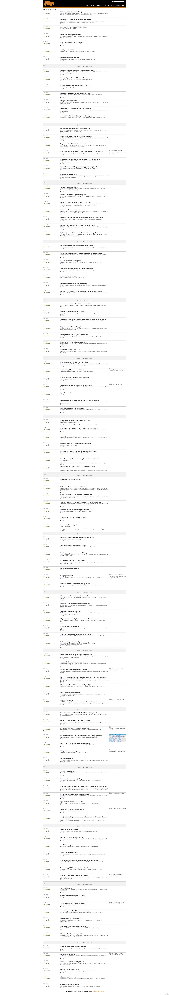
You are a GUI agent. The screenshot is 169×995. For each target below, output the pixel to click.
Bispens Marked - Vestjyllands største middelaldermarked (79, 619)
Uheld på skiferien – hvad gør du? (71, 934)
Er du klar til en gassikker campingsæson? (74, 342)
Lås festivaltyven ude (67, 700)
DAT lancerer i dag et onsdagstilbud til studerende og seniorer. (73, 44)
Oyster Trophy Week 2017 (68, 174)
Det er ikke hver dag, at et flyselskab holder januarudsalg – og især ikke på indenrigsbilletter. (79, 168)
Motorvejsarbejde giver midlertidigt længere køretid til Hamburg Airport (84, 677)
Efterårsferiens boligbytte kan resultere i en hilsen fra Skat (79, 428)
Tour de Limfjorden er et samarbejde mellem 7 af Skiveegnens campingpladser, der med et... (79, 831)
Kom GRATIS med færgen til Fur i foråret (73, 27)
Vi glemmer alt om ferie (68, 977)
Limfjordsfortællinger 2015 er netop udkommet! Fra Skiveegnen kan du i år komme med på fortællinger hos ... (82, 820)
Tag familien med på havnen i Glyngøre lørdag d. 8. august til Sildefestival (75, 519)
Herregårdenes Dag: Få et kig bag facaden (74, 334)
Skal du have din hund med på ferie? (72, 311)
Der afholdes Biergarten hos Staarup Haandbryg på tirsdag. (72, 539)
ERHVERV (99, 5)
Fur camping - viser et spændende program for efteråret (78, 451)
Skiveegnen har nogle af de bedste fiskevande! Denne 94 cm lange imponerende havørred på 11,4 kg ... (81, 729)
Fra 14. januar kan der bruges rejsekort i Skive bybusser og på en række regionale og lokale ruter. (80, 986)
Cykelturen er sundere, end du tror (71, 802)
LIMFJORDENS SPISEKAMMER (69, 626)
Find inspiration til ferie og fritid (70, 261)
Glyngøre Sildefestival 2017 (69, 187)
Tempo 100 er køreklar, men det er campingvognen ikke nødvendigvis (83, 319)
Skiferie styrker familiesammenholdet (72, 487)
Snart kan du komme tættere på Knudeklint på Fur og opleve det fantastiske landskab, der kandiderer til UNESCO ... (84, 839)
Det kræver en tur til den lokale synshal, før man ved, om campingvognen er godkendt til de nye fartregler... (82, 320)
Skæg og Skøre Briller (67, 576)
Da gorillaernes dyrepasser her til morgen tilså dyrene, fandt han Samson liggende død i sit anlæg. (80, 546)
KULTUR (92, 5)
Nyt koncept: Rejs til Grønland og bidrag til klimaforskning (79, 860)
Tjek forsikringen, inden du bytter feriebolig (74, 642)
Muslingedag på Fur (66, 758)
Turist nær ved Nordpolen (68, 852)
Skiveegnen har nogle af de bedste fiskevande (75, 728)
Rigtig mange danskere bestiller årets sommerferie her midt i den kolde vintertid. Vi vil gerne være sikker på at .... (83, 978)
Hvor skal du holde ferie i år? (69, 830)
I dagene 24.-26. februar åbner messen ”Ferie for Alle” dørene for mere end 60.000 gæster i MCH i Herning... (82, 262)
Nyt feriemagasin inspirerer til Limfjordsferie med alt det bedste (81, 151)
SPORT (112, 5)
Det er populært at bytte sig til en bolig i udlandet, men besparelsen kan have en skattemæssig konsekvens (82, 430)
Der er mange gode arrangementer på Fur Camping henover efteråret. (74, 452)
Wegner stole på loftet (67, 771)
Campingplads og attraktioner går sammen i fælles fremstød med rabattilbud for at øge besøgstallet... (81, 219)
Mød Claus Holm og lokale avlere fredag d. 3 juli (75, 685)
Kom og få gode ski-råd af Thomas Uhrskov (74, 78)
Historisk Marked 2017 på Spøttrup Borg (73, 195)
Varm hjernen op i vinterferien (70, 918)
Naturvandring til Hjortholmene (70, 479)
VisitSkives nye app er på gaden (70, 611)
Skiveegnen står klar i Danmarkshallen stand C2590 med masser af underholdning (76, 371)
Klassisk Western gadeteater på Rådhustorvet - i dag (77, 466)
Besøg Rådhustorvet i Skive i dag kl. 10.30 (68, 445)
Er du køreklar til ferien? (68, 276)
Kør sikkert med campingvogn (70, 568)
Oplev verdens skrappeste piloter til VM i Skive (75, 634)
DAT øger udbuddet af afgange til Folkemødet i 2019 (77, 70)
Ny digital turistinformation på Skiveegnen (74, 670)
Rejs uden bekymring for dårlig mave (72, 408)
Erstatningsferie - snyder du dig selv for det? (74, 510)
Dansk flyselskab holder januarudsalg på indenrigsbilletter (79, 167)
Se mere (62, 16)
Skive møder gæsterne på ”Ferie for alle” (73, 896)
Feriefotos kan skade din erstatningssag (73, 284)
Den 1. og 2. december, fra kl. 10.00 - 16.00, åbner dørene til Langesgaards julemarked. (77, 59)
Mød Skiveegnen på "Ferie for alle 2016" (68, 379)
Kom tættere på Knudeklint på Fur (71, 837)
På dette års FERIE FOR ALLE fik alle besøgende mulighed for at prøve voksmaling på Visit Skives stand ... (81, 869)
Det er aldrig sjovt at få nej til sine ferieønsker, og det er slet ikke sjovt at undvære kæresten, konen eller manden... (83, 293)
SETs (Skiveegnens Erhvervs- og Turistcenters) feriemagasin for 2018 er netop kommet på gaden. (80, 153)
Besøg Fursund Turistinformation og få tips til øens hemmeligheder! (74, 752)
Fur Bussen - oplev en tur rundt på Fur (72, 560)
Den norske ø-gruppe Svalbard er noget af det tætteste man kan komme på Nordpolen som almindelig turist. (82, 854)
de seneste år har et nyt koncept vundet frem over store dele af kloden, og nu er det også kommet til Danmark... (83, 861)
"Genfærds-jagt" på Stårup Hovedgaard (73, 903)
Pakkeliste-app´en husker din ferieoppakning (75, 603)
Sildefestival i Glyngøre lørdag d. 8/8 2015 (73, 517)
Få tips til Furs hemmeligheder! (70, 751)
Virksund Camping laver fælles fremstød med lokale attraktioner (81, 217)
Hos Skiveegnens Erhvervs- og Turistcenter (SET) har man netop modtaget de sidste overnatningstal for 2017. (83, 117)
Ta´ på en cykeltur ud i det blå (70, 210)
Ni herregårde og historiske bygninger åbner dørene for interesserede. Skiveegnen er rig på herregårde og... (82, 336)
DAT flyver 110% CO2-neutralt (70, 50)
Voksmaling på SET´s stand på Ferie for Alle (74, 868)
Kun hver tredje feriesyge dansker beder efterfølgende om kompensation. (75, 511)
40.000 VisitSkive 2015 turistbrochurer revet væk (76, 494)
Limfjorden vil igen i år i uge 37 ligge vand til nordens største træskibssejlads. (76, 87)
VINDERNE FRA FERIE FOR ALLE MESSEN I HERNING (71, 811)
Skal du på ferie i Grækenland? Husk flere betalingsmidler (79, 713)
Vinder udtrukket (66, 888)
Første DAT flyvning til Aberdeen (71, 35)
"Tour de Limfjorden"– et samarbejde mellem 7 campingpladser (81, 736)
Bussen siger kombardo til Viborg (71, 12)
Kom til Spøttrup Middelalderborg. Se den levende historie (79, 459)
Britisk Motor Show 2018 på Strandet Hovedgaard (76, 108)
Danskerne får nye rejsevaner (70, 350)
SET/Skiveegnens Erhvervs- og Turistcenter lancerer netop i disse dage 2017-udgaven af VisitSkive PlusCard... (82, 247)
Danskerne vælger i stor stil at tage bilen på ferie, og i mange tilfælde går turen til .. (77, 745)
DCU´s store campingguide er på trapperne (74, 926)
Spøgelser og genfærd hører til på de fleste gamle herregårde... (73, 905)
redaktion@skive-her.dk (98, 991)
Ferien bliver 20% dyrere (68, 954)
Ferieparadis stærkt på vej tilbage (71, 779)
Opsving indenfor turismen (69, 436)
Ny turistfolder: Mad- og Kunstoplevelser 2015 (75, 794)
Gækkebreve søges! (66, 845)
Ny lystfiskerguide (66, 393)
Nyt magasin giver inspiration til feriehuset (74, 362)
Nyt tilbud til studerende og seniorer (72, 42)
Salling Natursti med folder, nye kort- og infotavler (76, 268)
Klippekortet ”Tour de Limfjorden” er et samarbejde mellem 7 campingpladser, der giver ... (78, 737)
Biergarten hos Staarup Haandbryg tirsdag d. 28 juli (77, 537)
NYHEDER (87, 5)
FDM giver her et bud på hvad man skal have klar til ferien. (72, 277)
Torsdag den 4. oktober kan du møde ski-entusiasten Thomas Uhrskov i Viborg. (76, 79)
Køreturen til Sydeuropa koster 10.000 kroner (75, 743)
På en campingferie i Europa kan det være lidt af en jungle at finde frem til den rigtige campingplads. (80, 927)
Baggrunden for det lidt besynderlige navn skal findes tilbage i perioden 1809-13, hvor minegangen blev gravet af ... (83, 912)
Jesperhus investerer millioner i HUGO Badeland (76, 136)
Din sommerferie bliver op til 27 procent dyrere (75, 596)
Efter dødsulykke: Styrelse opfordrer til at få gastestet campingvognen (83, 786)
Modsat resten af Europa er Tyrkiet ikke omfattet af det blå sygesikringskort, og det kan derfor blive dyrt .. (82, 585)
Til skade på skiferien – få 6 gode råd (72, 962)
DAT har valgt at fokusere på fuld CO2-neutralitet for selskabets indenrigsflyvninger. (77, 51)
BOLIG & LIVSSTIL (105, 5)
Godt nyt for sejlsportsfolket (69, 969)
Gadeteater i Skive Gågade (69, 525)
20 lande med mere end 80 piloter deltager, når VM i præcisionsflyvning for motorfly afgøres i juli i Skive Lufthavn (83, 635)
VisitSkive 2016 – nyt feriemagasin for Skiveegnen (76, 385)
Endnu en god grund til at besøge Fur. (68, 28)
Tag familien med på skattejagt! (70, 327)
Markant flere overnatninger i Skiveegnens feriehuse (77, 225)
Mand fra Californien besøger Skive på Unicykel (75, 202)
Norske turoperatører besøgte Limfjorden (74, 875)
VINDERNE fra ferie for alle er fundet (72, 809)
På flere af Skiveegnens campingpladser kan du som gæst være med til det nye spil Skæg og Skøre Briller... (82, 577)
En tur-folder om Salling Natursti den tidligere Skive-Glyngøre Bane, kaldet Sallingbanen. (78, 270)
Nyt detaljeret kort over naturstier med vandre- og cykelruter (80, 233)
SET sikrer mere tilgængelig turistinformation (75, 128)
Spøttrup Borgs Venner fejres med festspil (74, 553)
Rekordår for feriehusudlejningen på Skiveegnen (76, 116)
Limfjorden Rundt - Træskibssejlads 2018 (73, 85)
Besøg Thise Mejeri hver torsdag (70, 692)
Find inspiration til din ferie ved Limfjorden (74, 377)
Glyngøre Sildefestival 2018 (69, 101)
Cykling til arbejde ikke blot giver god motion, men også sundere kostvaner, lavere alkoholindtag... (80, 803)
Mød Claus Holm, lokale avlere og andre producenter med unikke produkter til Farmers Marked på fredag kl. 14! (82, 686)
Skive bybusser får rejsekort (69, 985)
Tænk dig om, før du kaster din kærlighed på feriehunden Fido (80, 502)
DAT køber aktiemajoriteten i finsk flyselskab (75, 93)
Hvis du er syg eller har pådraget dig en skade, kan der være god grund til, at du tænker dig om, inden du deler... (83, 285)
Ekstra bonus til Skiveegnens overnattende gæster (76, 245)
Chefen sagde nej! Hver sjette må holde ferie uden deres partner (81, 291)
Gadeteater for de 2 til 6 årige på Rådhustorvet (75, 443)
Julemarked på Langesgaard (69, 57)
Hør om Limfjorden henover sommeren (73, 662)
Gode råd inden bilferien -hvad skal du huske (75, 720)
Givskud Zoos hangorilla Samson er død (73, 545)
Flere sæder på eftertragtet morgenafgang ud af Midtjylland (80, 159)
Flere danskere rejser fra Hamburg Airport (74, 946)
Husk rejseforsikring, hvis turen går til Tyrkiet (75, 583)
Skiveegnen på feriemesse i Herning (72, 370)
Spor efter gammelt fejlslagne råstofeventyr (74, 911)
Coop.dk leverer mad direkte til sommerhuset (75, 304)
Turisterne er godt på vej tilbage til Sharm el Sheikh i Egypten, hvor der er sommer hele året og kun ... (80, 780)
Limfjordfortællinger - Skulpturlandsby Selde (75, 421)
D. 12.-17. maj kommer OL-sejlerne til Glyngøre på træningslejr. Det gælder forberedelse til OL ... (79, 971)
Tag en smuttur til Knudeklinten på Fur (73, 144)
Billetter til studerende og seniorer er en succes (75, 19)
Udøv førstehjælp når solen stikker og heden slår (76, 654)
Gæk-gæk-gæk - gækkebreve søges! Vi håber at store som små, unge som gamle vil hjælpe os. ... (79, 846)
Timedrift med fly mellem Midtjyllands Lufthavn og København (81, 253)
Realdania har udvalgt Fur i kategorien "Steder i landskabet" (80, 400)
